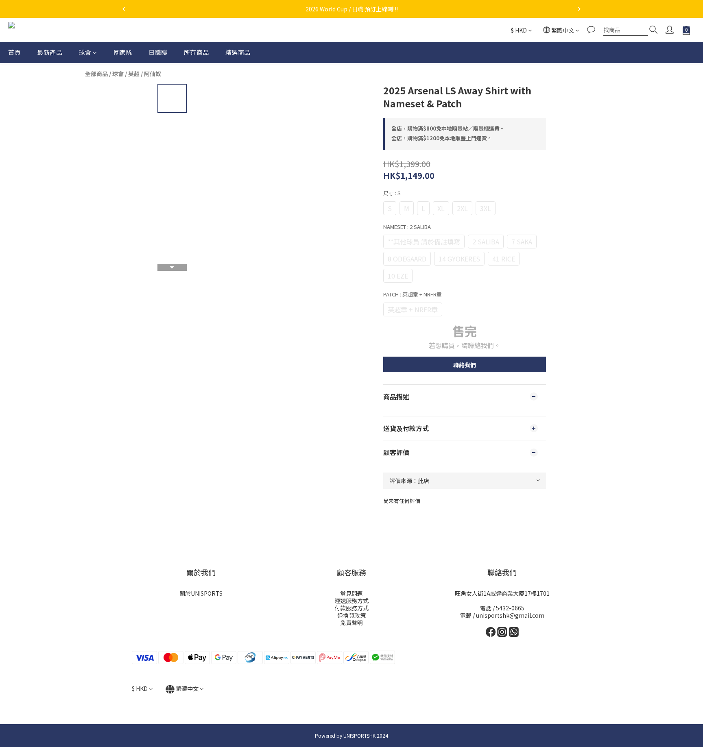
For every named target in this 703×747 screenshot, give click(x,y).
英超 (134, 74)
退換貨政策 (351, 615)
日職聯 (158, 52)
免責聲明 (351, 623)
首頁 (14, 52)
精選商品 (238, 52)
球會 (85, 52)
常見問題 (351, 593)
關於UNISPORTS (201, 593)
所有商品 (196, 52)
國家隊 (123, 52)
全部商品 (96, 74)
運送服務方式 (351, 601)
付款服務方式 (351, 608)
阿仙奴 (152, 74)
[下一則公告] (579, 9)
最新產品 (49, 52)
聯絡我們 (464, 365)
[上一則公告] (123, 9)
